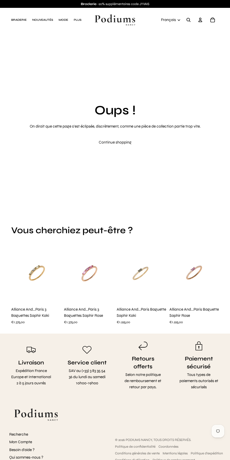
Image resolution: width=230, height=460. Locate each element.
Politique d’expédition (207, 453)
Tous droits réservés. (172, 440)
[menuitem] (77, 20)
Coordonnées (168, 447)
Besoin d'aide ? (21, 449)
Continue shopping (115, 142)
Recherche (18, 434)
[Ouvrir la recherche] (188, 20)
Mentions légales (175, 453)
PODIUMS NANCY (139, 440)
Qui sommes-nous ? (26, 457)
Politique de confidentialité (135, 447)
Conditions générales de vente (137, 453)
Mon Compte (20, 442)
